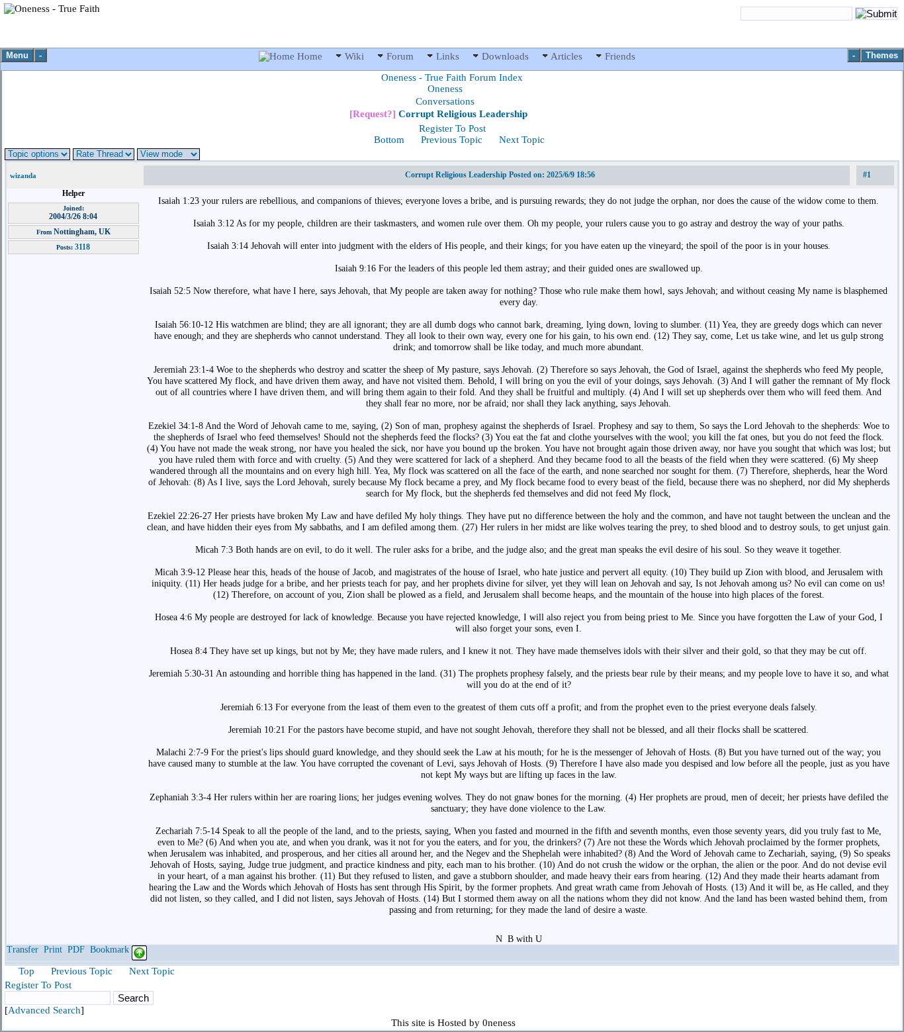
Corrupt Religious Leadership (438, 114)
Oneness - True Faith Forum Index (452, 77)
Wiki (354, 56)
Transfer (22, 950)
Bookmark (109, 950)
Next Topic (522, 139)
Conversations (445, 101)
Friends (618, 56)
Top (26, 971)
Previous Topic (451, 139)
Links (447, 56)
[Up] (139, 950)
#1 (867, 174)
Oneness (445, 88)
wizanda (23, 175)
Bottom (389, 139)
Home (309, 56)
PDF (76, 950)
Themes (882, 55)
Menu (17, 55)
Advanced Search (44, 1010)
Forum (400, 56)
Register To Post (452, 128)
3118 (82, 247)
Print (53, 950)
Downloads (505, 56)
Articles (567, 56)
